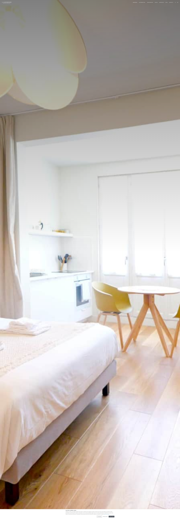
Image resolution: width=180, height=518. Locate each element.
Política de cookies (106, 514)
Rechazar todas (105, 516)
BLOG (167, 2)
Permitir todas (111, 516)
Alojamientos (142, 2)
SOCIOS (156, 2)
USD (177, 2)
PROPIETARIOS (150, 2)
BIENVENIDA (135, 2)
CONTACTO (171, 2)
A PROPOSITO (161, 2)
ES (175, 2)
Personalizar (99, 516)
